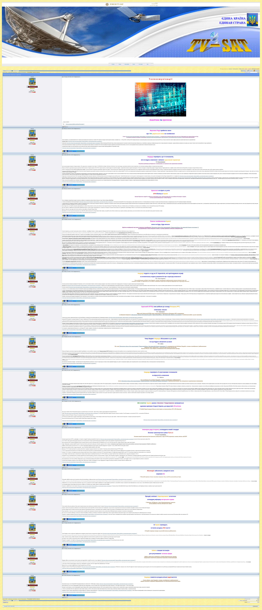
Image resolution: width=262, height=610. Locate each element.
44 (80, 548)
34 (80, 219)
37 (80, 336)
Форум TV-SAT (5, 72)
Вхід (147, 64)
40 (80, 427)
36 (79, 304)
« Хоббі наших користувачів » (12, 72)
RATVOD (32, 76)
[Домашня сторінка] (66, 126)
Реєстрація (141, 64)
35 (79, 271)
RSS (157, 5)
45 (79, 575)
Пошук (134, 64)
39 (80, 401)
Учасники (230, 68)
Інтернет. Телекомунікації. (22, 72)
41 (79, 468)
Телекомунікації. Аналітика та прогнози (33, 72)
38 (79, 370)
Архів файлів (127, 64)
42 (79, 494)
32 (79, 154)
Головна (113, 64)
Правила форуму (236, 68)
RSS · (243, 68)
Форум (120, 64)
